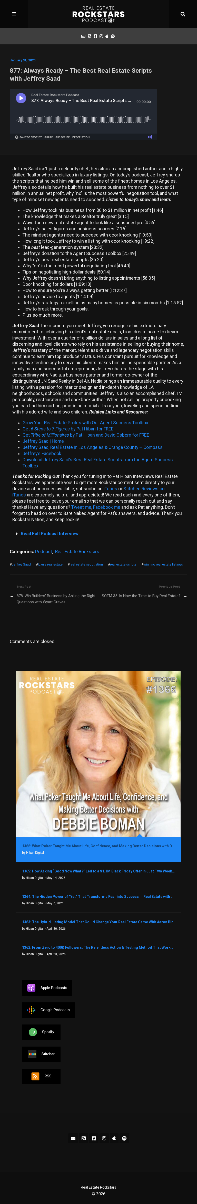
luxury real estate (50, 564)
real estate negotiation (86, 564)
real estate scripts (123, 564)
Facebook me (106, 507)
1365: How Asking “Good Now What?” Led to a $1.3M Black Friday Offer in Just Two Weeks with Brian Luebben (98, 871)
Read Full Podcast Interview (49, 533)
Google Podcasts (55, 1010)
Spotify (48, 1032)
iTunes (110, 488)
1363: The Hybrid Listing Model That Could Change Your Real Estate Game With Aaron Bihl (98, 922)
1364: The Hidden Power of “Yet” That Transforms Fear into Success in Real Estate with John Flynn (98, 897)
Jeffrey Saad (21, 564)
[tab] (98, 534)
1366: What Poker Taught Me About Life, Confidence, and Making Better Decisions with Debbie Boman (98, 846)
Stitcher (131, 488)
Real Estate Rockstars (77, 551)
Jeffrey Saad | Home (43, 441)
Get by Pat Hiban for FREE (68, 428)
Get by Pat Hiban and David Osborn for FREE (86, 435)
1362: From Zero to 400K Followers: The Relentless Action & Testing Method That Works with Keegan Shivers (98, 947)
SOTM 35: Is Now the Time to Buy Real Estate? (141, 596)
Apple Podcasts (54, 987)
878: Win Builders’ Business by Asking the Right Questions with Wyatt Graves (56, 599)
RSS (48, 1076)
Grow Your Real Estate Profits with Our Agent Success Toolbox (85, 422)
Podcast (43, 551)
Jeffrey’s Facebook (42, 453)
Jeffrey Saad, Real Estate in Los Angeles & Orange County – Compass (93, 447)
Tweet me (81, 507)
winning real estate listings (163, 564)
